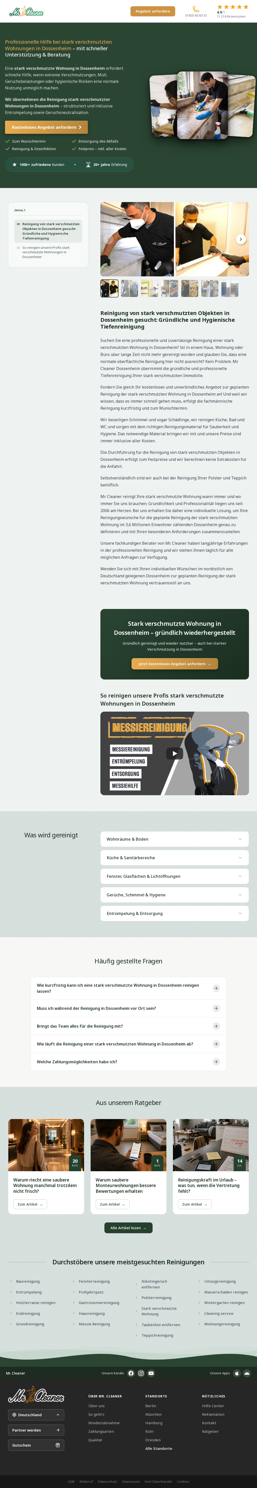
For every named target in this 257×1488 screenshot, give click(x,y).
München (153, 1414)
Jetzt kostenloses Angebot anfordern (175, 663)
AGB (71, 1481)
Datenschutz (107, 1481)
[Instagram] (141, 1373)
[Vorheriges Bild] (108, 239)
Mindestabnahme (104, 1422)
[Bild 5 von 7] (190, 288)
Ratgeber (210, 1431)
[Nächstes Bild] (241, 239)
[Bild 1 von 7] (109, 288)
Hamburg (153, 1422)
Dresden (153, 1439)
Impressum (131, 1481)
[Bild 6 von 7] (210, 288)
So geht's (96, 1414)
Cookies (183, 1481)
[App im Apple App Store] (237, 1373)
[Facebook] (131, 1373)
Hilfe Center (213, 1405)
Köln (149, 1431)
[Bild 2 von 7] (129, 288)
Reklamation (213, 1414)
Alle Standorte (158, 1448)
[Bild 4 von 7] (170, 288)
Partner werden (26, 1430)
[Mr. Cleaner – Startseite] (36, 1394)
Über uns (96, 1405)
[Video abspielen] (174, 753)
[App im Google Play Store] (247, 1373)
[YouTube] (151, 1373)
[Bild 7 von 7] (230, 288)
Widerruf (86, 1481)
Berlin (150, 1405)
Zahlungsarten (101, 1431)
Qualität (95, 1439)
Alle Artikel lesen (128, 1227)
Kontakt (209, 1422)
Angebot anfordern (153, 11)
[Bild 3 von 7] (150, 288)
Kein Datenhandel (158, 1481)
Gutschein (21, 1445)
